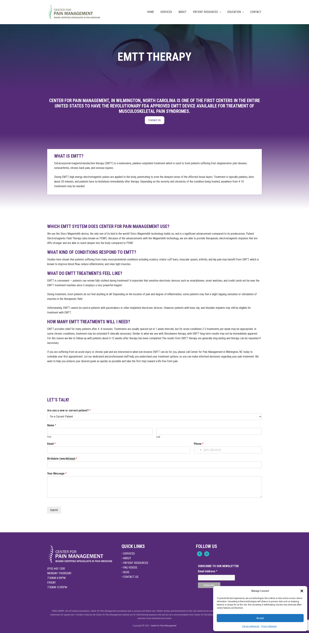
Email (51, 443)
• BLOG (125, 572)
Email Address (207, 571)
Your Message (57, 473)
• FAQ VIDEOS (129, 567)
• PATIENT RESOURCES (135, 563)
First (49, 436)
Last (158, 436)
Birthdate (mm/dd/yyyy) (62, 458)
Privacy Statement (269, 626)
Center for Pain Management (163, 625)
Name (51, 425)
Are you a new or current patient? (69, 410)
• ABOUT (126, 558)
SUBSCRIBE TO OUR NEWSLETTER (218, 566)
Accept (260, 618)
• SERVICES (128, 553)
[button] (302, 591)
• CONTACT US (130, 577)
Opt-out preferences (250, 626)
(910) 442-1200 (56, 568)
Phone (198, 443)
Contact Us (154, 120)
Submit (54, 510)
